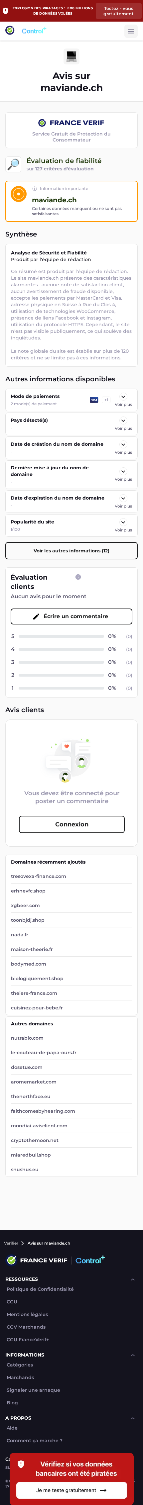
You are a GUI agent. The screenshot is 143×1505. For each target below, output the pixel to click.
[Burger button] (131, 31)
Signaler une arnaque (33, 1390)
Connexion (71, 824)
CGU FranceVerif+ (28, 1340)
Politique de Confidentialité (40, 1289)
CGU (12, 1302)
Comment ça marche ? (35, 1441)
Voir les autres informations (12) (71, 551)
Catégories (20, 1365)
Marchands (20, 1377)
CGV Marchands (26, 1327)
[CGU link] (78, 577)
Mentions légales (27, 1314)
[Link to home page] (10, 31)
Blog (12, 1403)
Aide (12, 1428)
